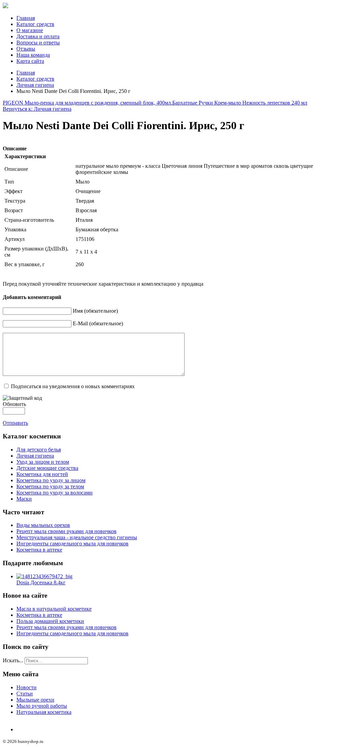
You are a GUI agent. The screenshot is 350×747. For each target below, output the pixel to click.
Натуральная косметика (43, 712)
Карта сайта (30, 61)
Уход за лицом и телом (42, 462)
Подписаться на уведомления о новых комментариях (73, 386)
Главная (25, 18)
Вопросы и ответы (38, 42)
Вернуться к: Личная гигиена (37, 109)
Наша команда (33, 55)
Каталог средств (35, 24)
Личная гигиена (35, 85)
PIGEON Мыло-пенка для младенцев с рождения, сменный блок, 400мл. (87, 103)
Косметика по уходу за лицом (50, 480)
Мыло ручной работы (41, 706)
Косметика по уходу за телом (50, 486)
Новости (26, 687)
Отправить (15, 423)
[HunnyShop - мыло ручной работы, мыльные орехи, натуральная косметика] (5, 6)
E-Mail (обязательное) (98, 323)
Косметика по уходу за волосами (54, 492)
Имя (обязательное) (95, 311)
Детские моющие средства (47, 468)
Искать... (13, 660)
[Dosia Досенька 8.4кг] (44, 576)
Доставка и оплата (37, 36)
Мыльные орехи (35, 700)
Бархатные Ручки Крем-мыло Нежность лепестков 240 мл (239, 103)
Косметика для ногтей (42, 474)
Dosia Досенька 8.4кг (41, 582)
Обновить (14, 404)
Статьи (24, 693)
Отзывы (25, 49)
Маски (24, 499)
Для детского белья (38, 449)
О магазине (29, 30)
